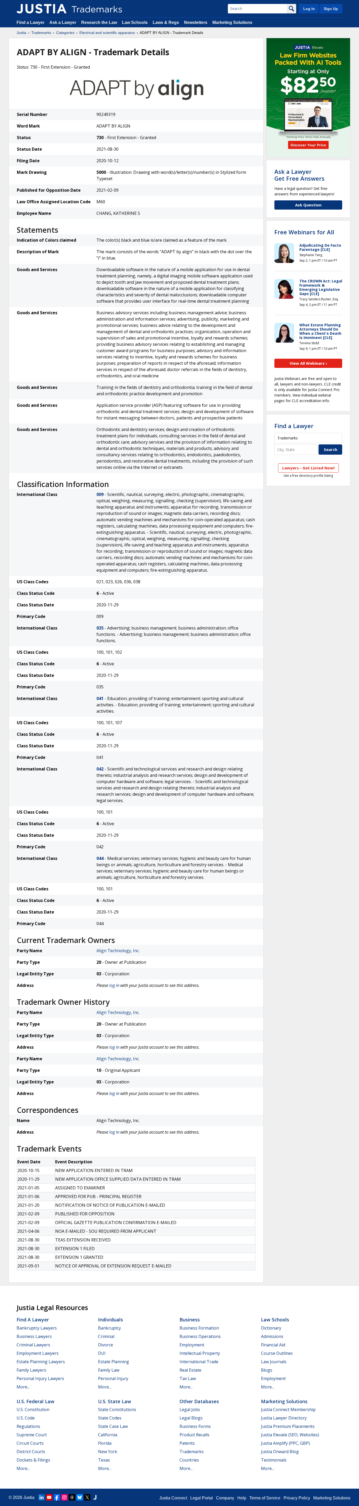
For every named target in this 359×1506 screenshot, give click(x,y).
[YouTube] (49, 1497)
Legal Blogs (191, 1418)
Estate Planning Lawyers (41, 1362)
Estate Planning (113, 1362)
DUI (102, 1353)
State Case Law (113, 1426)
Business (190, 1319)
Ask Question (308, 204)
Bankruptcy (109, 1328)
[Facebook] (57, 1497)
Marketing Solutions (232, 22)
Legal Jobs (190, 1409)
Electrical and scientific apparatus (107, 33)
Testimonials (273, 1460)
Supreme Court (32, 1435)
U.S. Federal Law (35, 1401)
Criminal (106, 1336)
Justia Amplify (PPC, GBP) (285, 1443)
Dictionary (271, 1328)
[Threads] (72, 1497)
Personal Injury (113, 1378)
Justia (21, 33)
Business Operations (200, 1336)
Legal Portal (201, 1498)
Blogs (266, 1370)
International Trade (199, 1362)
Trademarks (41, 33)
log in (114, 985)
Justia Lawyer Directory (284, 1418)
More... (23, 1387)
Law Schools (135, 22)
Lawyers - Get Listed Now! (308, 467)
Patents (187, 1443)
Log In (309, 9)
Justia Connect (173, 1498)
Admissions (272, 1336)
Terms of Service (264, 1498)
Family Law (108, 1370)
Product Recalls (194, 1435)
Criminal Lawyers (33, 1345)
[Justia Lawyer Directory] (95, 1497)
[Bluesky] (79, 1497)
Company (225, 1498)
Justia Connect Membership (288, 1409)
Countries (189, 1460)
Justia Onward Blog (280, 1451)
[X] (87, 1497)
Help (241, 1498)
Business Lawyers (34, 1336)
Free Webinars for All (304, 232)
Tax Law (188, 1378)
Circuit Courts (30, 1443)
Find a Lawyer (30, 22)
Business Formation (199, 1328)
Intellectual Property (200, 1353)
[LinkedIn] (41, 1497)
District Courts (31, 1451)
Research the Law (99, 22)
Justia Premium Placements (288, 1426)
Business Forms (195, 1426)
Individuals (110, 1319)
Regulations (28, 1426)
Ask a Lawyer (62, 22)
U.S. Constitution (33, 1409)
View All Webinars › (308, 363)
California (107, 1435)
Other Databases (199, 1401)
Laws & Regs (166, 22)
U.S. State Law (114, 1401)
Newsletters (195, 22)
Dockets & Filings (33, 1460)
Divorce (105, 1345)
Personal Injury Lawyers (40, 1378)
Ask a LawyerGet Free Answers (299, 175)
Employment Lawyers (38, 1353)
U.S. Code (26, 1418)
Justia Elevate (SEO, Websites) (290, 1435)
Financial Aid (273, 1345)
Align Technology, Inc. (118, 951)
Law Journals (273, 1362)
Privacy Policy (297, 1498)
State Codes (109, 1418)
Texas (104, 1460)
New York (107, 1451)
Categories (65, 33)
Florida (104, 1443)
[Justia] (41, 8)
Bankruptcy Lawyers (37, 1328)
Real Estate (190, 1370)
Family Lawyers (31, 1370)
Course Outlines (277, 1353)
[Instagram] (64, 1497)
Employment (192, 1345)
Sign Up (331, 9)
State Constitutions (117, 1409)
